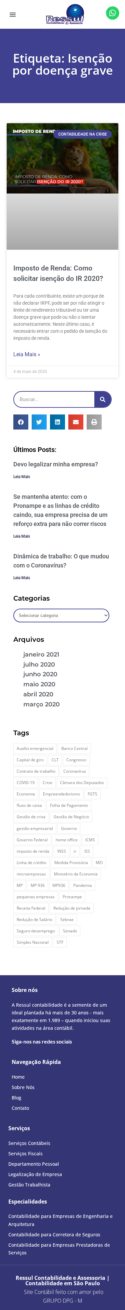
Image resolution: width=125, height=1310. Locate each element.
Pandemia (82, 885)
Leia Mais (21, 476)
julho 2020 (39, 664)
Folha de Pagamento (69, 805)
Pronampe (72, 897)
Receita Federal (31, 908)
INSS (61, 851)
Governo (69, 828)
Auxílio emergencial (35, 748)
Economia (26, 794)
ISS (87, 851)
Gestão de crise (31, 817)
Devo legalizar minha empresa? (55, 464)
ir (75, 851)
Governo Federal (32, 840)
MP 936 (38, 885)
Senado (70, 931)
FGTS (92, 794)
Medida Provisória (71, 862)
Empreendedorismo (61, 794)
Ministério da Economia (76, 874)
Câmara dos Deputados (82, 782)
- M (62, 1300)
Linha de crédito (31, 862)
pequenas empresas (36, 897)
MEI (99, 862)
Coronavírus (74, 771)
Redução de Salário (34, 919)
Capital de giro (30, 760)
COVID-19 (26, 782)
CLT (55, 760)
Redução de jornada (71, 908)
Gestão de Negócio (71, 817)
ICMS (90, 840)
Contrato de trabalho (36, 771)
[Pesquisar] (102, 399)
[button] (13, 14)
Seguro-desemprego (36, 931)
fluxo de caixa (29, 805)
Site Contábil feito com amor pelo (63, 1292)
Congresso (76, 760)
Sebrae (67, 919)
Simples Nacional (33, 942)
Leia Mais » (26, 354)
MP (20, 885)
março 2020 (41, 704)
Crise (47, 782)
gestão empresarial (35, 828)
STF (60, 942)
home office (67, 840)
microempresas (31, 874)
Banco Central (74, 748)
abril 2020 (38, 694)
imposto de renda (33, 851)
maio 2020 (39, 684)
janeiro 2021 (41, 654)
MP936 (58, 885)
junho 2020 (40, 674)
